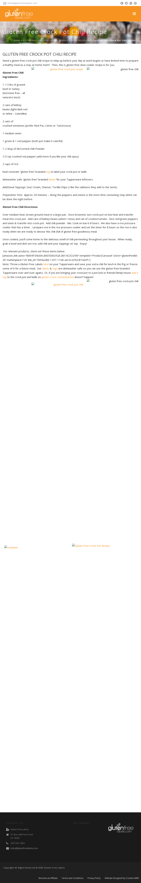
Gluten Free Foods (55, 40)
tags (55, 268)
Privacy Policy (94, 878)
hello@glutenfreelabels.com (22, 3)
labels (52, 179)
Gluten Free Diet (32, 40)
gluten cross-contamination (58, 277)
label (46, 264)
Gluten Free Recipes (80, 40)
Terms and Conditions (72, 878)
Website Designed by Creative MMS (122, 878)
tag (48, 171)
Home (17, 40)
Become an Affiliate (48, 878)
